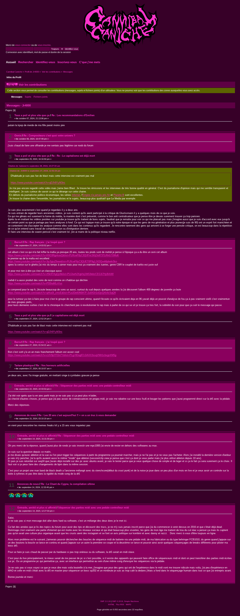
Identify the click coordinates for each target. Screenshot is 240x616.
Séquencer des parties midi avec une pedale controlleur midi (93, 507)
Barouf (18, 242)
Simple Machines (131, 601)
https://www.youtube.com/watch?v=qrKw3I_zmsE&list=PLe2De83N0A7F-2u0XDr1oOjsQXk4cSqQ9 (62, 292)
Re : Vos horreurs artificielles (53, 365)
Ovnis (17, 135)
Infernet (76, 195)
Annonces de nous (25, 415)
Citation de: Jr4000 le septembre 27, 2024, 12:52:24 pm (35, 171)
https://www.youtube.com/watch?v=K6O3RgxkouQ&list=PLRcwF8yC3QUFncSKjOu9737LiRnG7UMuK (63, 255)
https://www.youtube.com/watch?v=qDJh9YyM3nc (38, 182)
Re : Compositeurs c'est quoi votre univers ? (49, 135)
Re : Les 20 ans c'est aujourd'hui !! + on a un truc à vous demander (77, 415)
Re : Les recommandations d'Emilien (73, 115)
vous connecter (23, 45)
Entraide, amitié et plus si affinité (33, 385)
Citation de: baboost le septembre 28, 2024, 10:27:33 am (34, 166)
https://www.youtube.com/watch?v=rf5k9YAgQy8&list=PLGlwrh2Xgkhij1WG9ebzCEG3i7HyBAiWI (61, 274)
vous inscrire (44, 45)
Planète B (118, 195)
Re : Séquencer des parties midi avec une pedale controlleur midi (93, 385)
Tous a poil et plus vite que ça (31, 115)
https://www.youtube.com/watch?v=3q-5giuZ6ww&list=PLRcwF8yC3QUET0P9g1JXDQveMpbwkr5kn (62, 261)
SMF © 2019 (117, 601)
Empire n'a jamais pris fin (96, 195)
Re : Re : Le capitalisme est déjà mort (73, 155)
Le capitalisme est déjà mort (68, 315)
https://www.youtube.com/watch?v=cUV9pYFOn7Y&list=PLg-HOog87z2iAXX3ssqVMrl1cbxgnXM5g (62, 355)
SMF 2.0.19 (105, 601)
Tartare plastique (24, 365)
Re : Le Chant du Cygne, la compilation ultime (68, 484)
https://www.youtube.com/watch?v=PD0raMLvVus (35, 283)
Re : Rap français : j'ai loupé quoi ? (44, 242)
